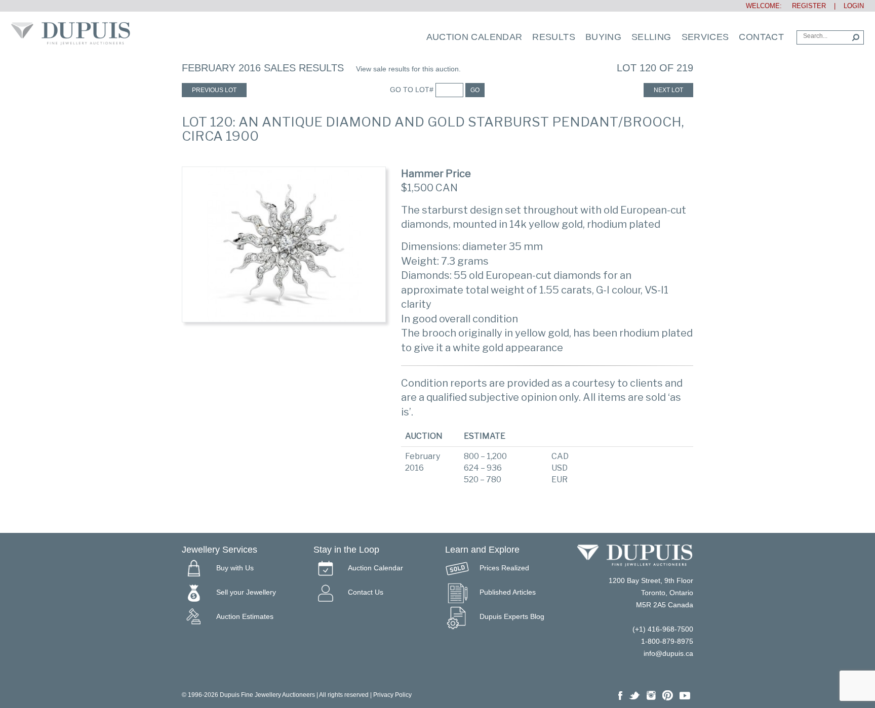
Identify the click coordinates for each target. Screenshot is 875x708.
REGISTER (805, 6)
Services (705, 37)
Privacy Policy (392, 694)
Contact (761, 37)
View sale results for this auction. (408, 69)
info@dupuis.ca (668, 653)
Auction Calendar (474, 37)
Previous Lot (214, 90)
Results (553, 37)
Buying (603, 37)
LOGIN (854, 6)
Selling (651, 37)
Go (475, 90)
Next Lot (668, 90)
